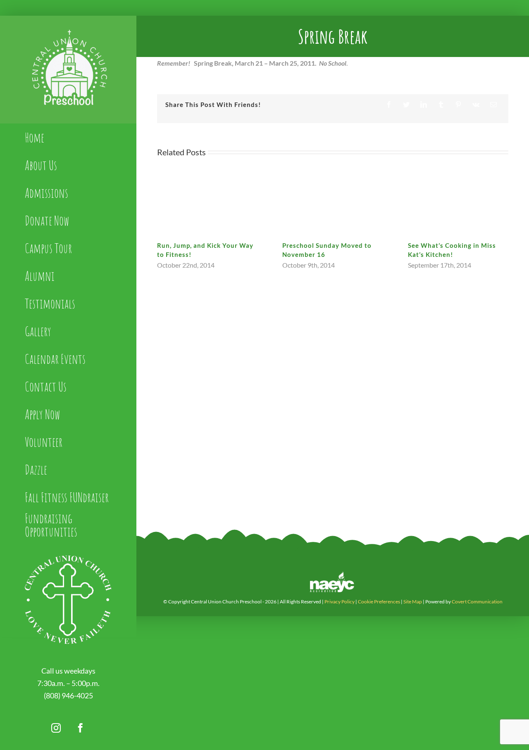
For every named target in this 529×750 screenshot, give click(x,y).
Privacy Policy (339, 601)
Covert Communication (477, 601)
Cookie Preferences (379, 601)
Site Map (412, 601)
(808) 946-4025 (68, 695)
